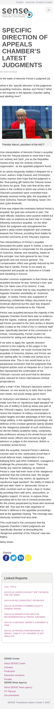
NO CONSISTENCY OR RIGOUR (24, 600)
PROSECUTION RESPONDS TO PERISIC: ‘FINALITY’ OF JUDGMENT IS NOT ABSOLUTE (24, 633)
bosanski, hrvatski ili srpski (39, 2)
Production (9, 671)
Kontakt (8, 679)
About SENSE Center (14, 663)
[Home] (17, 12)
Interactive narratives (14, 675)
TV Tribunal (10, 691)
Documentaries (11, 695)
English (20, 2)
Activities (8, 667)
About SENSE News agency (18, 687)
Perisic (10, 587)
